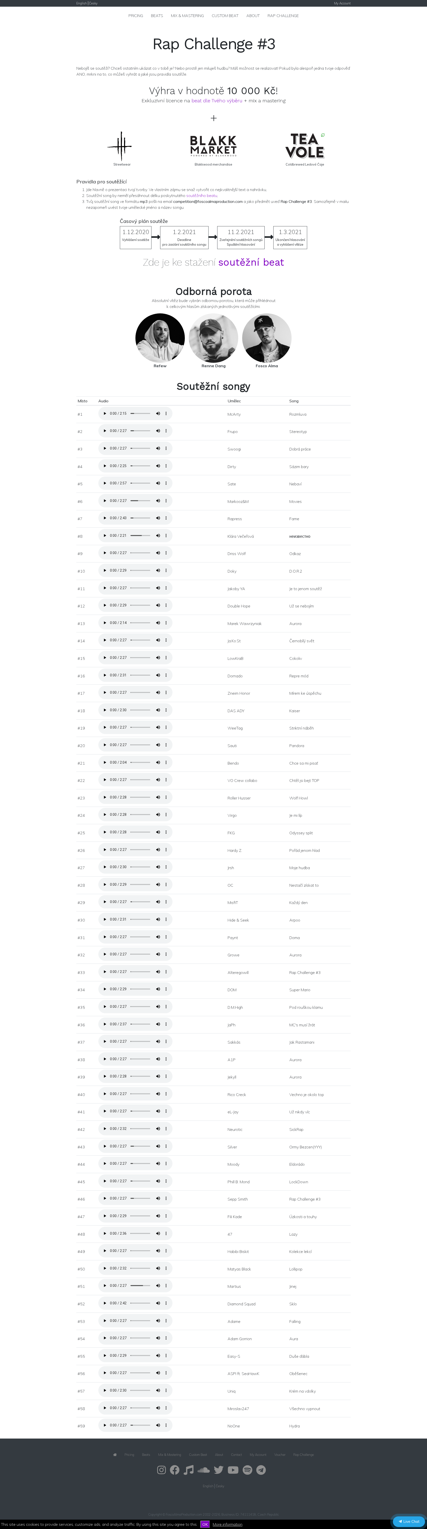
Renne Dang (214, 365)
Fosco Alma (267, 365)
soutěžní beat (251, 262)
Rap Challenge (283, 15)
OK (205, 1524)
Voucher (279, 1455)
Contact (236, 1455)
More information (227, 1524)
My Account (342, 3)
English (81, 3)
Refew (160, 365)
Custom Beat (225, 15)
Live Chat (411, 1521)
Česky (93, 3)
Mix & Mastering (187, 15)
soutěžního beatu (201, 195)
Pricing (135, 15)
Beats (157, 15)
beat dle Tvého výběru (217, 101)
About (253, 15)
